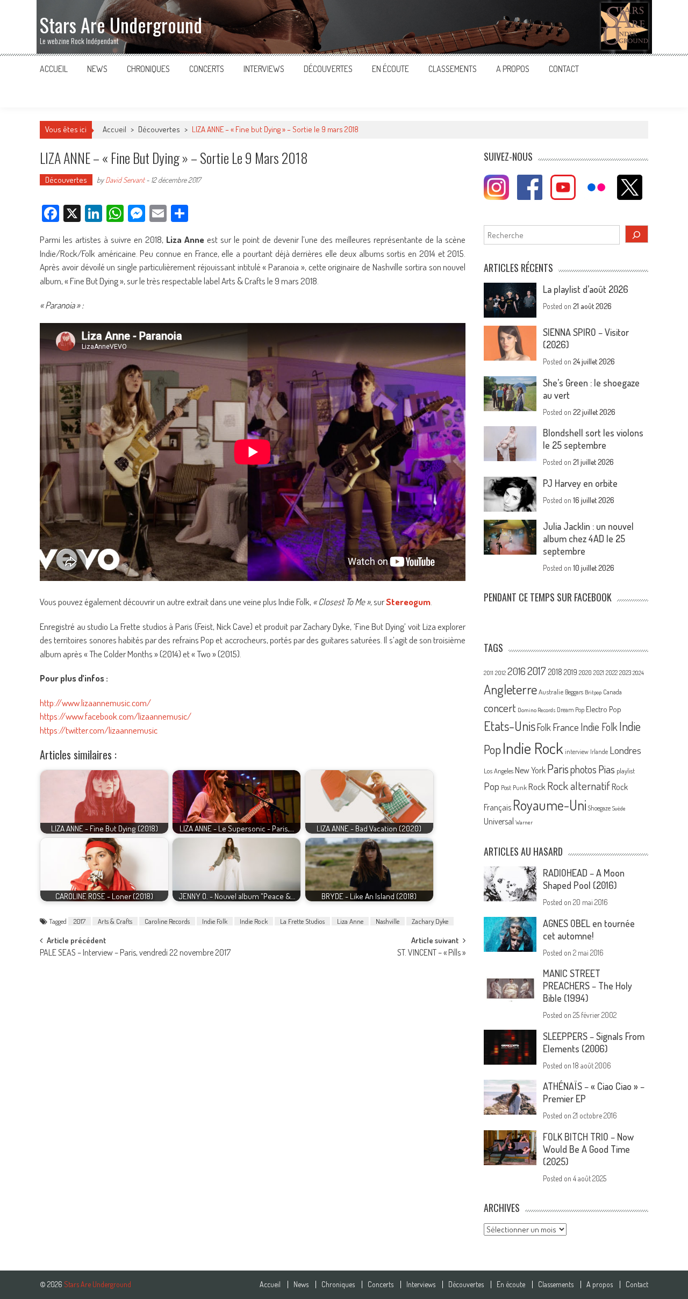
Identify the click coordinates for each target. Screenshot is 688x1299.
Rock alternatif (578, 786)
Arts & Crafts (115, 921)
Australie (551, 691)
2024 (638, 673)
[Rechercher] (637, 234)
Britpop (593, 692)
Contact (564, 68)
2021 (598, 673)
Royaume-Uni (549, 805)
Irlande (599, 752)
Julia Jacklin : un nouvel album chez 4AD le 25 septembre (588, 538)
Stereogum (408, 601)
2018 (555, 671)
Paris (558, 768)
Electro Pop (603, 709)
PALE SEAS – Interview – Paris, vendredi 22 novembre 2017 (135, 953)
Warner (524, 822)
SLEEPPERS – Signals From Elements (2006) (593, 1042)
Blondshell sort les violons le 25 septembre (593, 439)
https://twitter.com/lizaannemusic (98, 730)
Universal (499, 821)
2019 (570, 672)
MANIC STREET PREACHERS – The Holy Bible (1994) (587, 985)
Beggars (574, 692)
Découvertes (328, 68)
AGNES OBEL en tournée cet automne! (589, 929)
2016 (516, 671)
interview (577, 752)
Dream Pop (570, 710)
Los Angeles (498, 770)
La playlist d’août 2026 (585, 289)
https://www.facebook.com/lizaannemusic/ (115, 716)
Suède (619, 808)
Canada (612, 691)
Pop (491, 786)
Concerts (206, 68)
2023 (625, 673)
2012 (500, 673)
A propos (512, 68)
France (566, 727)
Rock (537, 786)
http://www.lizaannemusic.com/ (95, 702)
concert (500, 707)
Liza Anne (350, 921)
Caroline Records (167, 921)
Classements (452, 68)
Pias (606, 769)
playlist (626, 770)
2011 (488, 673)
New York (530, 770)
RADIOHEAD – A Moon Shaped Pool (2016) (584, 879)
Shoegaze (599, 808)
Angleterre (510, 689)
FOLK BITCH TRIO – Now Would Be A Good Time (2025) (588, 1149)
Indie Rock (254, 921)
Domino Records (536, 710)
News (97, 68)
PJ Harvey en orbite (580, 483)
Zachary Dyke (430, 921)
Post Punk (514, 787)
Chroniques (148, 68)
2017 (79, 921)
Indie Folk (214, 921)
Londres (625, 750)
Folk (544, 727)
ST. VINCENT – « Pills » (431, 953)
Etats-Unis (509, 725)
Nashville (387, 921)
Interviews (263, 68)
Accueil (54, 68)
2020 (585, 672)
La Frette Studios (302, 921)
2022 (612, 673)
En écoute (390, 68)
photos (583, 769)
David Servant (125, 179)
